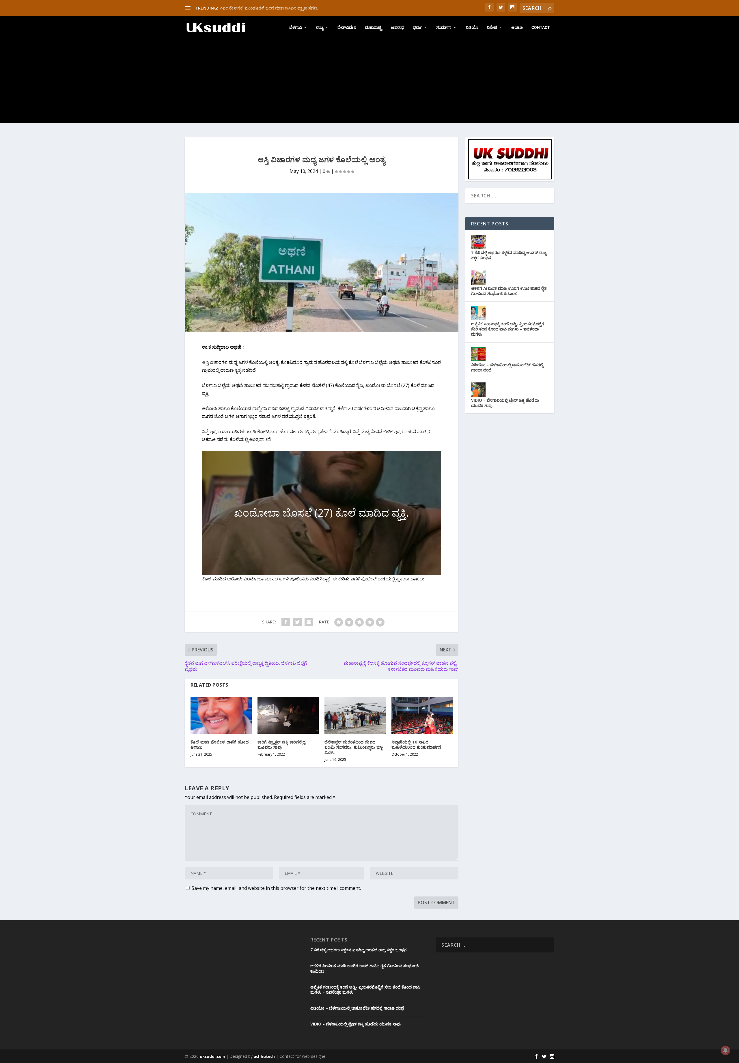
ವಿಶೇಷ (492, 27)
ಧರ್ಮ (417, 27)
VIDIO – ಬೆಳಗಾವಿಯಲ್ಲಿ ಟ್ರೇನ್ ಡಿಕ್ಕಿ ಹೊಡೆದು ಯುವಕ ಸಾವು (505, 402)
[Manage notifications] (725, 1050)
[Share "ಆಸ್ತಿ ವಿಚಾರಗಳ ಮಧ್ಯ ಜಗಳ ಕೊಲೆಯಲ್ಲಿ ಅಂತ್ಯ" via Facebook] (286, 622)
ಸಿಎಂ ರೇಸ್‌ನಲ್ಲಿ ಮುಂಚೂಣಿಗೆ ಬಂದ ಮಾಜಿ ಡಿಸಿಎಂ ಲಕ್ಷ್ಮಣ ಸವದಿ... (270, 8)
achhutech (264, 1056)
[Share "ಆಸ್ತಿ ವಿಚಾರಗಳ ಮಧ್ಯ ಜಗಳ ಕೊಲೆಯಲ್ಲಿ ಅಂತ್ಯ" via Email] (309, 622)
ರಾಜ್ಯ (319, 27)
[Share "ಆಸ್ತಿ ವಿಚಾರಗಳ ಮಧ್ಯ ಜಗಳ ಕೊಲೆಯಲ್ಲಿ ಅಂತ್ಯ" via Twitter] (297, 622)
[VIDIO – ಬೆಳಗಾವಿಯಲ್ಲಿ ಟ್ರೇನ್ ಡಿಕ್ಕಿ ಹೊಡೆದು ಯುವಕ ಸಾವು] (478, 389)
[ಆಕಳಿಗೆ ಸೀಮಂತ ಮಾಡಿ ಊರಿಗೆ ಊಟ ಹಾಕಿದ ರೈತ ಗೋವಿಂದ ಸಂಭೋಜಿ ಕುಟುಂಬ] (478, 277)
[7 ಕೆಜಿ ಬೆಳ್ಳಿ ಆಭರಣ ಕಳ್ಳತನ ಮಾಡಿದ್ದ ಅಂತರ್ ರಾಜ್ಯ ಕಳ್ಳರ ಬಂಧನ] (478, 242)
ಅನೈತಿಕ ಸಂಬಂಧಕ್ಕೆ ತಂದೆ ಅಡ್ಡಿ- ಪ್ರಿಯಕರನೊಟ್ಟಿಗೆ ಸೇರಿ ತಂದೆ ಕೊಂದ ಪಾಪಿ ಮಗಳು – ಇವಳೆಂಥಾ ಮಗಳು (507, 329)
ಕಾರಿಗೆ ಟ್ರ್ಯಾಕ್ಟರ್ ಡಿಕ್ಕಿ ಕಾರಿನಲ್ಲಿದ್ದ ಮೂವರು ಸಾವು (281, 744)
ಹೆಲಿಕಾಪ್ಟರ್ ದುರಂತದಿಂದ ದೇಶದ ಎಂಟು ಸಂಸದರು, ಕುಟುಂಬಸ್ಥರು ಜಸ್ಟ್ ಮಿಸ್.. (353, 747)
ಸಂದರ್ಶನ (443, 27)
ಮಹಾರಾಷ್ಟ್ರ (373, 27)
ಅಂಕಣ (517, 27)
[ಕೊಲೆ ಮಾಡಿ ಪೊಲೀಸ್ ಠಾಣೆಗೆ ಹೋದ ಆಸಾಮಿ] (221, 715)
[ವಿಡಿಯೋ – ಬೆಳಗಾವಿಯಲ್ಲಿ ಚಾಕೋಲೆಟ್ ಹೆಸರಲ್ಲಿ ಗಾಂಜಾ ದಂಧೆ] (478, 354)
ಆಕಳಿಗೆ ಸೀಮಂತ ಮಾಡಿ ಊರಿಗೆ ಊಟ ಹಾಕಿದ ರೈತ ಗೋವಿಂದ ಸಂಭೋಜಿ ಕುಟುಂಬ (509, 290)
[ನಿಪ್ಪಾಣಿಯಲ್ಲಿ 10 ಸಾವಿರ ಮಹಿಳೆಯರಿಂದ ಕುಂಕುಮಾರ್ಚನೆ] (422, 715)
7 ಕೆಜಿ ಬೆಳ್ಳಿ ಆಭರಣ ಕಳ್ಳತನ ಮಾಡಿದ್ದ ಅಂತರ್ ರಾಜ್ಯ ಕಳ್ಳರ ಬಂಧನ (508, 255)
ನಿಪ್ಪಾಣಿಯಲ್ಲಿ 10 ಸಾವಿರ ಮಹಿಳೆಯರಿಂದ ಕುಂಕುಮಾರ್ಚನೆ (416, 744)
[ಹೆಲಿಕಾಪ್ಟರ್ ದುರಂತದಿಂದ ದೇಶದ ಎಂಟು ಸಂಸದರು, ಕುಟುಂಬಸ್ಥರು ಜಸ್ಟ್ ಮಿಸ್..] (355, 715)
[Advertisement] (369, 82)
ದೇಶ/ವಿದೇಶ (346, 27)
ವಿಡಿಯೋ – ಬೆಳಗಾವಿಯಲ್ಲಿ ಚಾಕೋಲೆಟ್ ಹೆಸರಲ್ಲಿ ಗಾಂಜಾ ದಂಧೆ (507, 367)
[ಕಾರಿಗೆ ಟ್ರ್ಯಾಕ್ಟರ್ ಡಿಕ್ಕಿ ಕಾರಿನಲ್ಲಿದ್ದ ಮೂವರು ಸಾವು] (288, 715)
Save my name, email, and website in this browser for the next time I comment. (276, 888)
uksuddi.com (212, 1056)
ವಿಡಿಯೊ (472, 27)
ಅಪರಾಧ (397, 27)
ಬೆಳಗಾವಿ (295, 27)
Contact (540, 27)
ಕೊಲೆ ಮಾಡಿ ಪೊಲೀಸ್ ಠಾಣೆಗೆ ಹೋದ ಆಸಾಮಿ (220, 744)
